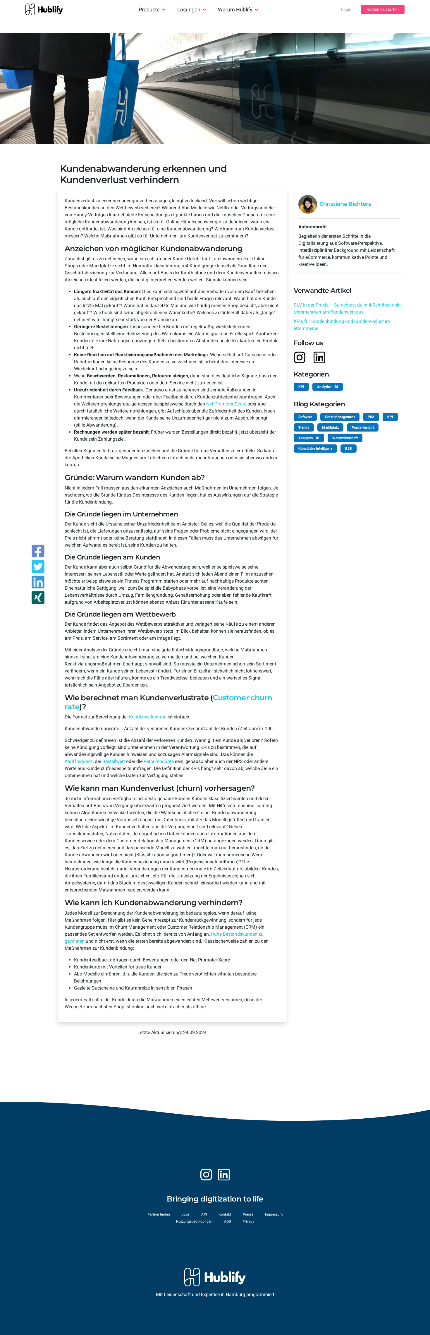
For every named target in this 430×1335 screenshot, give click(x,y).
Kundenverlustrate (147, 717)
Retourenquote (159, 761)
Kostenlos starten (383, 9)
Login (346, 9)
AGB (227, 1221)
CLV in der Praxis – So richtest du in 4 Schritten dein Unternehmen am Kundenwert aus (347, 308)
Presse (248, 1214)
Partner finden (158, 1214)
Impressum (274, 1214)
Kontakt (225, 1214)
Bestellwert (113, 761)
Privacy (248, 1221)
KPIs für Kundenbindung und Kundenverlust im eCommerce (342, 325)
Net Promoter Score (226, 404)
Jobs (186, 1214)
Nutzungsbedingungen (194, 1221)
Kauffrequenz (79, 761)
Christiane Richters (345, 203)
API (204, 1214)
